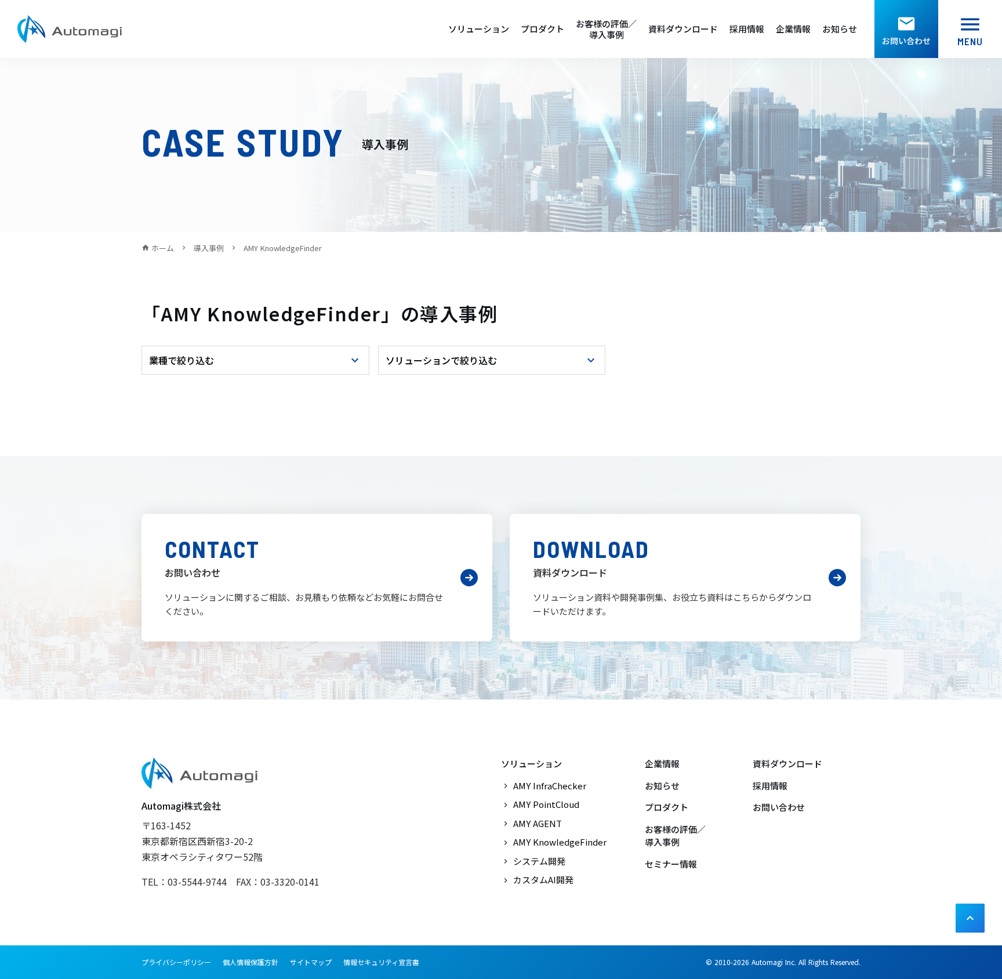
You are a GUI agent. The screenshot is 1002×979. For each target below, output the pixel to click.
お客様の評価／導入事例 (606, 29)
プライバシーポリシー (176, 962)
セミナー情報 (671, 864)
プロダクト (542, 29)
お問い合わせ (779, 807)
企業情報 (793, 29)
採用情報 (746, 29)
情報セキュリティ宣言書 (381, 962)
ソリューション (478, 29)
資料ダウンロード (683, 29)
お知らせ (839, 29)
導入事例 (209, 248)
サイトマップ (311, 962)
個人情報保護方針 (250, 962)
